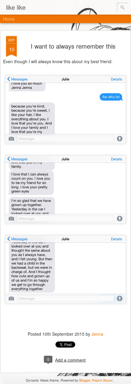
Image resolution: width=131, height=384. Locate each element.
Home (9, 19)
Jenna (97, 334)
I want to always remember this (73, 46)
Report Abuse (102, 380)
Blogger (84, 380)
